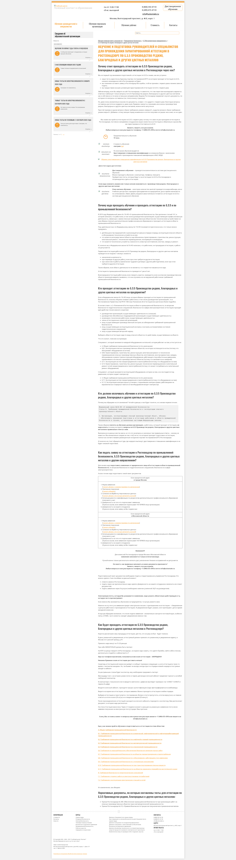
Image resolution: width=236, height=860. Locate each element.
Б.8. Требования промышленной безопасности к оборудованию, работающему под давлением (133, 758)
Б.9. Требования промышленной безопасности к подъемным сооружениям (126, 762)
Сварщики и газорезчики (83, 830)
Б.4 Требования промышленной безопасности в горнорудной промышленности (127, 747)
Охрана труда (80, 817)
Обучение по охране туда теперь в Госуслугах (71, 48)
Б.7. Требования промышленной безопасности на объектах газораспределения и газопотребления (134, 754)
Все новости (57, 44)
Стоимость (56, 817)
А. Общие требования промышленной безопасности (117, 730)
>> (63, 134)
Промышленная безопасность (84, 826)
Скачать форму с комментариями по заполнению (121, 487)
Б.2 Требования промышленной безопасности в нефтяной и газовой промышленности (130, 739)
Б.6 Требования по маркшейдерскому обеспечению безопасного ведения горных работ (130, 751)
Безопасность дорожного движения (86, 824)
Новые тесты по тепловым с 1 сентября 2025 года (73, 120)
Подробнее (87, 57)
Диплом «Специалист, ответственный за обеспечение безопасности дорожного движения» (125, 825)
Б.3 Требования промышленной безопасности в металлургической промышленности (129, 743)
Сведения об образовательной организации (67, 35)
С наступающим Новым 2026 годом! (68, 65)
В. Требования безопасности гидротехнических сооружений (120, 773)
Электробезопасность (82, 821)
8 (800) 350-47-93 (149, 7)
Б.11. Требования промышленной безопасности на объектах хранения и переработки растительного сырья (137, 769)
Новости (55, 821)
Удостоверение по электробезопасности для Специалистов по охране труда (127, 820)
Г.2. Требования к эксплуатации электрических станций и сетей (121, 780)
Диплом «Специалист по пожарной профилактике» (124, 823)
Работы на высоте (81, 828)
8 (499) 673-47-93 (149, 10)
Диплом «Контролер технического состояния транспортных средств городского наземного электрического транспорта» (127, 829)
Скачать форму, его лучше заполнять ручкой (119, 496)
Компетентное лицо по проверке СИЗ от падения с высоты (126, 832)
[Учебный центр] (75, 6)
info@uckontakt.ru (150, 14)
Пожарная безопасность (83, 819)
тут (122, 146)
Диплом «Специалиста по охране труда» (121, 817)
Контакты (56, 819)
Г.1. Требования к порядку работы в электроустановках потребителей (123, 776)
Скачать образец (109, 491)
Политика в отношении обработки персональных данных (70, 854)
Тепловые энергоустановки (84, 823)
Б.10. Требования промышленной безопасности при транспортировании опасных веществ (131, 765)
